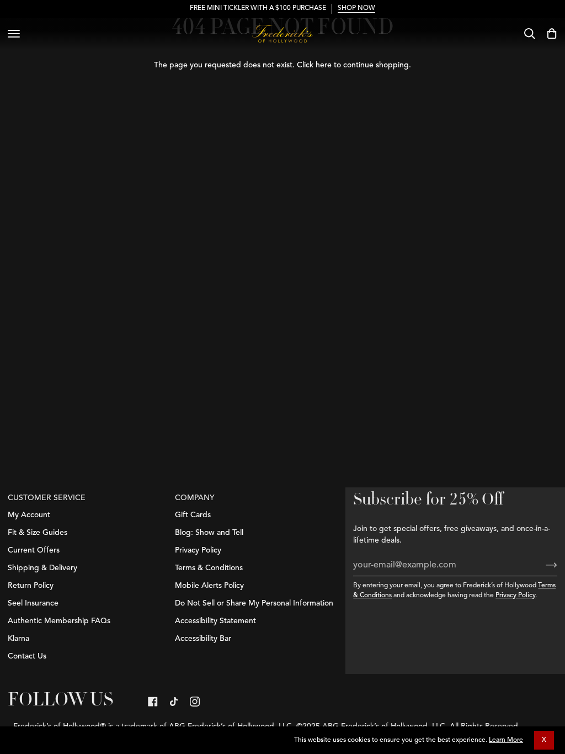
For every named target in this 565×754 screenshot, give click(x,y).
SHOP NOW (356, 8)
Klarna (18, 639)
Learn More (506, 740)
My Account (29, 515)
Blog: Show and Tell (209, 533)
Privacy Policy (515, 595)
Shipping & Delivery (42, 568)
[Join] (542, 565)
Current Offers (34, 550)
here (324, 65)
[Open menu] (14, 34)
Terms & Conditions (209, 568)
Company (195, 498)
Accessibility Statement (215, 621)
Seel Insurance (33, 603)
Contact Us (27, 656)
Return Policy (31, 586)
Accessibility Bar (203, 639)
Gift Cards (193, 515)
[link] (153, 702)
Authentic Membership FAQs (59, 621)
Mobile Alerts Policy (209, 586)
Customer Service (47, 498)
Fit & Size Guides (37, 533)
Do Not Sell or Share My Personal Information (254, 603)
